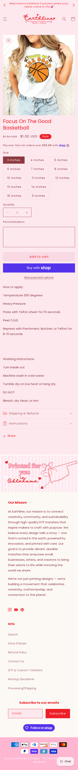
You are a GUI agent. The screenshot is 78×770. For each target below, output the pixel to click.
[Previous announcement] (4, 5)
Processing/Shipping (22, 688)
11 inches (38, 178)
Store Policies (17, 643)
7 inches (37, 169)
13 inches (14, 187)
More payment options (39, 277)
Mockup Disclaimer (21, 679)
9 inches (38, 196)
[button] (5, 19)
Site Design (50, 758)
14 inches (39, 187)
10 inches (14, 178)
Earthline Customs (27, 758)
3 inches (13, 160)
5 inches (61, 160)
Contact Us (16, 661)
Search (13, 635)
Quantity (8, 204)
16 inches (14, 196)
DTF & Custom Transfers (25, 670)
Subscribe (58, 713)
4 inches (37, 160)
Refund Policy (17, 652)
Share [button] (12, 436)
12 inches (62, 178)
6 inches (14, 169)
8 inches (61, 169)
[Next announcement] (73, 5)
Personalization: (14, 222)
